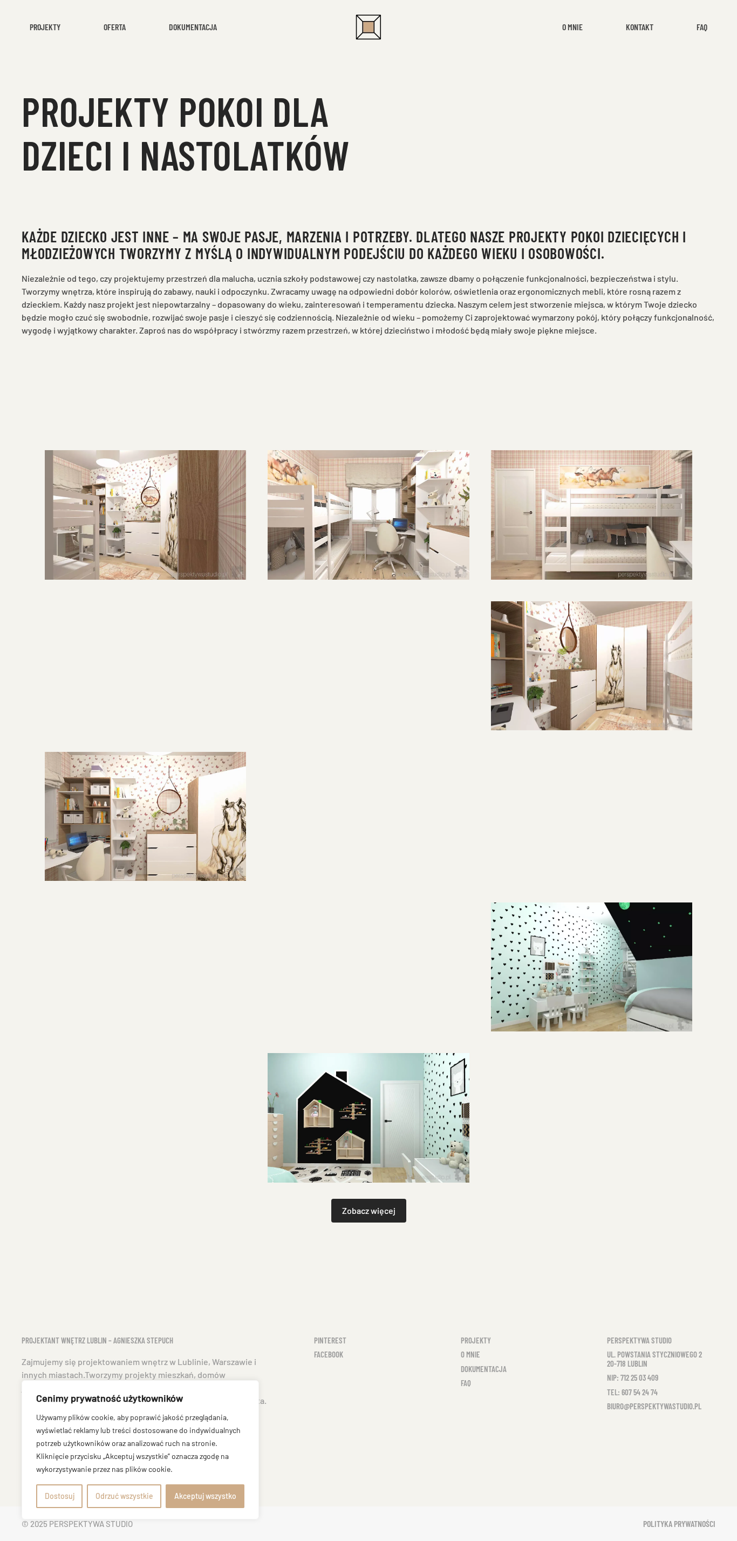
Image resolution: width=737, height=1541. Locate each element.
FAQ (466, 1383)
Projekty (476, 1340)
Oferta (115, 27)
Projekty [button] (45, 27)
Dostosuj (59, 1496)
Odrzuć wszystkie (124, 1496)
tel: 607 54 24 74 (632, 1392)
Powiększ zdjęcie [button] (145, 515)
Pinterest (330, 1340)
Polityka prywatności (679, 1523)
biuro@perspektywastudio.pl (654, 1406)
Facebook (328, 1354)
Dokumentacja (193, 27)
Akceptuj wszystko (205, 1496)
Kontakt (639, 27)
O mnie (572, 27)
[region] (140, 1449)
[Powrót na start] (368, 27)
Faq (702, 27)
